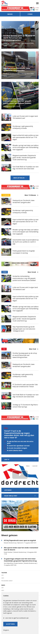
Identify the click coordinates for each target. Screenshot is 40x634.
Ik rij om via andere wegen (17, 448)
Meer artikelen (18, 178)
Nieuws (10, 14)
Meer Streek (32, 272)
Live (2, 575)
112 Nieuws (6, 195)
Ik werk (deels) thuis (14, 450)
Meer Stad (32, 349)
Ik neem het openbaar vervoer (18, 446)
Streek (30, 14)
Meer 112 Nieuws (30, 195)
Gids (2, 578)
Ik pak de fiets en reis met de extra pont (20, 442)
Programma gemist (7, 581)
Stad (4, 349)
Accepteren (10, 624)
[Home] (10, 3)
